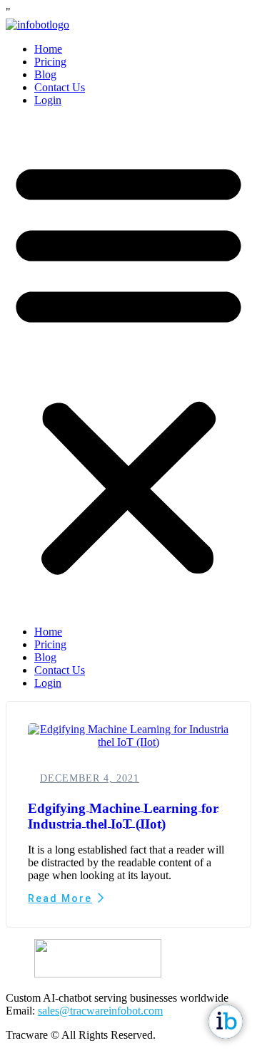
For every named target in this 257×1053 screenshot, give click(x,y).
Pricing (50, 62)
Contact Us (59, 87)
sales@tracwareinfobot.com (100, 1011)
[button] (128, 366)
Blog (45, 74)
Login (47, 100)
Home (48, 49)
